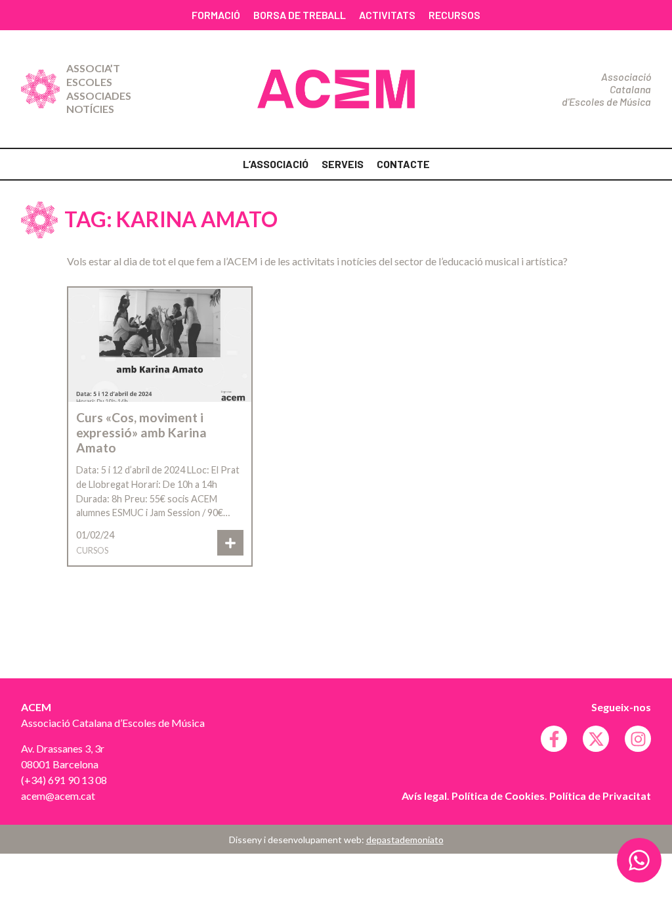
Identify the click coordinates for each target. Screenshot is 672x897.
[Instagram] (638, 739)
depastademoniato (405, 839)
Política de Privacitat (600, 795)
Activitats (387, 15)
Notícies (90, 108)
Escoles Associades (98, 89)
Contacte (403, 164)
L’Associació (275, 164)
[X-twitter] (596, 739)
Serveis (343, 164)
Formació (216, 15)
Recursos (454, 15)
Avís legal (424, 795)
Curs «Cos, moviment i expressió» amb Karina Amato (141, 432)
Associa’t (93, 68)
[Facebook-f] (554, 739)
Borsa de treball (299, 15)
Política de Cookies (498, 795)
